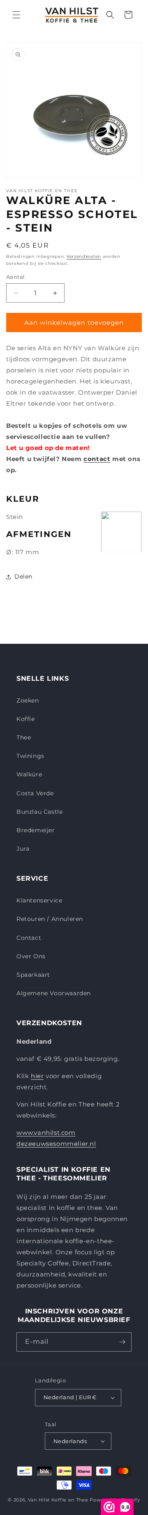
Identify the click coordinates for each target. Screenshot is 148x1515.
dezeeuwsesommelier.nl (56, 1144)
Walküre (29, 774)
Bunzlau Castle (39, 811)
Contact (28, 937)
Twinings (30, 756)
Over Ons (31, 956)
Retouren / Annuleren (49, 919)
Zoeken (27, 700)
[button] (16, 15)
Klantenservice (39, 900)
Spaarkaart (33, 974)
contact (96, 459)
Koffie (25, 719)
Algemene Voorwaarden (53, 993)
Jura (22, 848)
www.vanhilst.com (46, 1132)
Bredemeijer (35, 830)
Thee (23, 737)
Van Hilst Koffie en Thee (58, 1500)
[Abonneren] (122, 1342)
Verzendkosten (84, 256)
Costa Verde (35, 793)
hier (37, 1076)
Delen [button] (23, 576)
